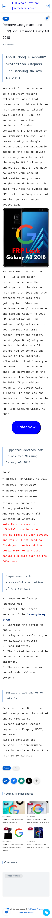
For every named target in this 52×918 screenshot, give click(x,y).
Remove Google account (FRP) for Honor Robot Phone (13, 848)
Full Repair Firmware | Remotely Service (25, 6)
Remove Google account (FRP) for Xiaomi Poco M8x (38, 846)
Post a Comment (13, 876)
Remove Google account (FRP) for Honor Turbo (13, 821)
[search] (47, 6)
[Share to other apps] (36, 781)
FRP (5, 18)
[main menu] (4, 6)
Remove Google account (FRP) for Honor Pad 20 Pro (38, 821)
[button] (14, 781)
